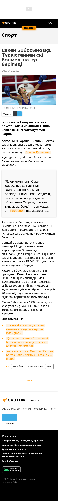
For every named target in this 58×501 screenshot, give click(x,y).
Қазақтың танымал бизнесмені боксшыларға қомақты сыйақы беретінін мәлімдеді (27, 342)
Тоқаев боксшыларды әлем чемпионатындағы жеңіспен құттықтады (25, 329)
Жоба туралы (9, 436)
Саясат (27, 409)
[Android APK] (11, 470)
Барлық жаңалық (11, 409)
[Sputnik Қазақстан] (10, 24)
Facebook (17, 210)
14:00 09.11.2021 (10, 71)
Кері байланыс (10, 461)
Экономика (40, 409)
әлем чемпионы (35, 366)
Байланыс (7, 445)
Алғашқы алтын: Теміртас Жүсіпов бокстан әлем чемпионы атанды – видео (30, 355)
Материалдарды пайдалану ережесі (22, 440)
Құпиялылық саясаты (14, 449)
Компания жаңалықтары (28, 445)
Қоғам (53, 409)
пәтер (49, 366)
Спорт (6, 366)
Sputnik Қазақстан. (38, 152)
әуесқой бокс (18, 366)
